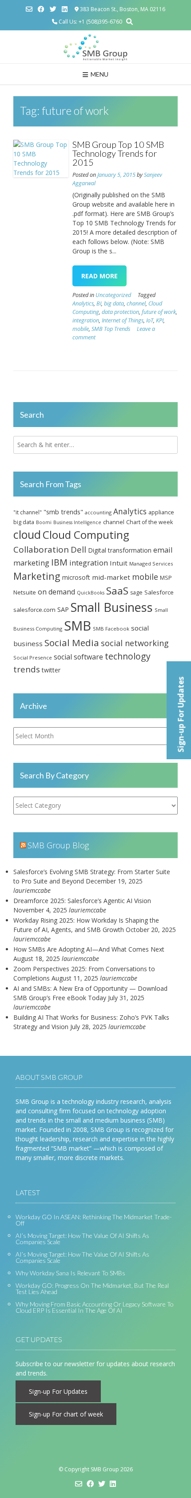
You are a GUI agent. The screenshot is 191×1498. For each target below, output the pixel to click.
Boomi (44, 522)
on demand (56, 592)
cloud (27, 534)
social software (78, 657)
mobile (80, 329)
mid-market (111, 577)
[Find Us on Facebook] (41, 9)
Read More (99, 276)
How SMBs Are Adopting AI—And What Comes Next (88, 949)
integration (85, 320)
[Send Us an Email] (29, 9)
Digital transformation (119, 550)
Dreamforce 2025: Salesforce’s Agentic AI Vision (82, 900)
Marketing (36, 576)
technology (128, 656)
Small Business (112, 607)
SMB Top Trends (111, 329)
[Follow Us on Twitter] (53, 9)
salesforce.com (34, 610)
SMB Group (105, 1469)
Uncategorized (113, 295)
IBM (59, 562)
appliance (161, 512)
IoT (149, 320)
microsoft (76, 577)
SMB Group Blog (58, 845)
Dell (78, 549)
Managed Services (151, 563)
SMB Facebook (111, 628)
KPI (159, 320)
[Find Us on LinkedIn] (65, 9)
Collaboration (41, 549)
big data (114, 303)
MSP (166, 578)
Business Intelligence (77, 522)
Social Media (71, 642)
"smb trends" (63, 511)
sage (136, 592)
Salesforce (159, 592)
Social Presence (32, 657)
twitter (51, 670)
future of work (159, 312)
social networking (135, 643)
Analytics (83, 303)
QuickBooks (90, 593)
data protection (120, 312)
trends (26, 669)
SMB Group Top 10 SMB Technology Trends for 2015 (118, 153)
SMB (77, 626)
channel (136, 303)
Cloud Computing (86, 534)
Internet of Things (122, 320)
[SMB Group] (95, 47)
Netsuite (24, 592)
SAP (63, 609)
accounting (98, 512)
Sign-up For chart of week (66, 1414)
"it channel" (27, 512)
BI (98, 303)
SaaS (117, 591)
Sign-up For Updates (58, 1391)
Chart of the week (149, 522)
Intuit (118, 562)
